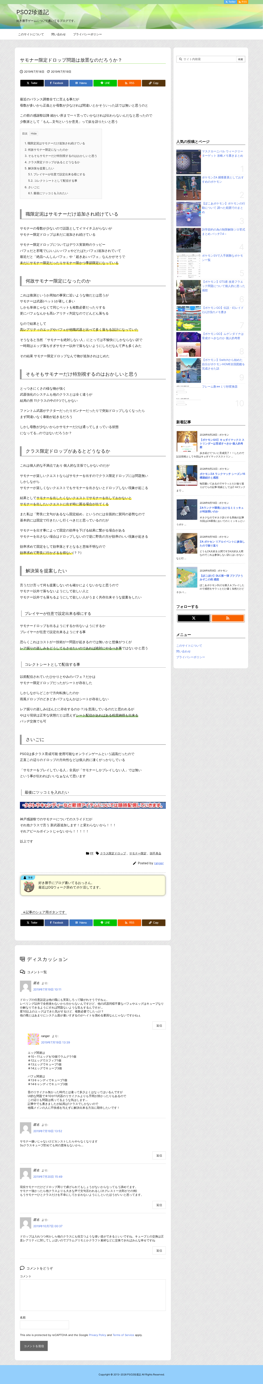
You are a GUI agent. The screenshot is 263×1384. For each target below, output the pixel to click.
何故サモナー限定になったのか (46, 149)
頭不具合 (155, 853)
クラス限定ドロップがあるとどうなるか (52, 162)
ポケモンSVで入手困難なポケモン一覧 (222, 258)
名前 (23, 1317)
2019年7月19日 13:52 (47, 1131)
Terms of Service (123, 1335)
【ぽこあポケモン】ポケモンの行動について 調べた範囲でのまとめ (223, 208)
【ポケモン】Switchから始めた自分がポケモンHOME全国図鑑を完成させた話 (223, 364)
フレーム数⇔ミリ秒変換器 (220, 386)
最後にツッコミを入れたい (48, 193)
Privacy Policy (97, 1335)
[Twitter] (193, 618)
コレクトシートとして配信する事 (52, 180)
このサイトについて (189, 645)
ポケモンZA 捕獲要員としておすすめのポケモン (223, 179)
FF (91, 853)
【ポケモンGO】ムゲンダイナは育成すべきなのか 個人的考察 (223, 336)
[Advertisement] (210, 100)
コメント (25, 1276)
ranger (159, 863)
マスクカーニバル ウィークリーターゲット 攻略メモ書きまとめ (222, 153)
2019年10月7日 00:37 (47, 1226)
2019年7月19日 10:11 (47, 989)
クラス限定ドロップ (113, 853)
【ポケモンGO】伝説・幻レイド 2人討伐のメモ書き (223, 310)
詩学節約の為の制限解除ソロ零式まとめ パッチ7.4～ (223, 231)
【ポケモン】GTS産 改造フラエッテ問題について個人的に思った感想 (223, 286)
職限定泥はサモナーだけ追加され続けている (55, 143)
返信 (159, 1025)
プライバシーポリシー (190, 657)
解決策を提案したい (39, 168)
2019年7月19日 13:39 (55, 1042)
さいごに (32, 187)
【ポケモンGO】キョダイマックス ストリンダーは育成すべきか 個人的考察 (222, 443)
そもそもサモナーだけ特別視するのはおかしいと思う (61, 155)
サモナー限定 (137, 853)
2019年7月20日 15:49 (47, 1176)
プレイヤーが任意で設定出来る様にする (56, 174)
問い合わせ (183, 651)
